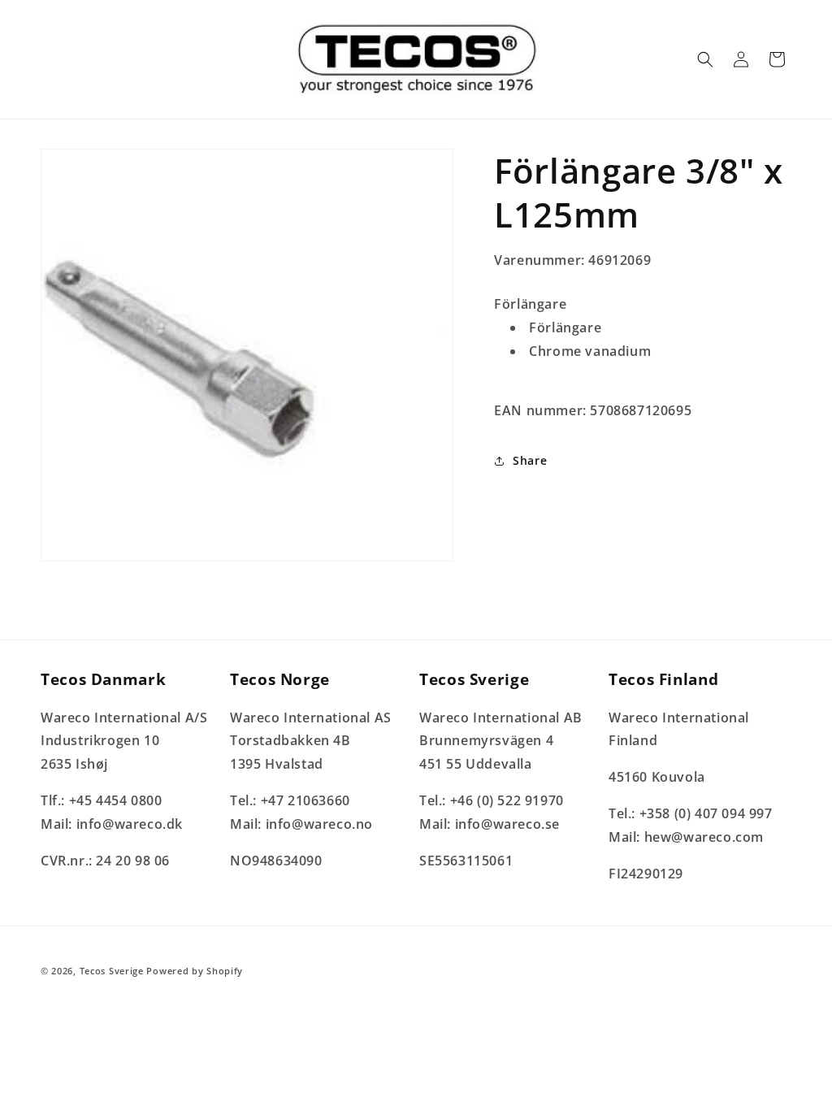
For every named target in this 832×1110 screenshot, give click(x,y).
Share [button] (530, 460)
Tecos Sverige (112, 971)
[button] (705, 59)
